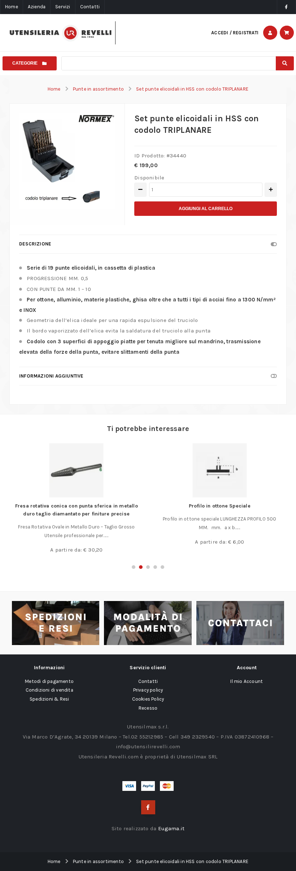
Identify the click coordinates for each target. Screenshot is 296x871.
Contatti (90, 6)
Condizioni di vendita (49, 690)
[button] (133, 567)
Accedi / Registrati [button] (234, 32)
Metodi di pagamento (49, 681)
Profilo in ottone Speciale (220, 506)
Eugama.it (171, 828)
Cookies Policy (148, 699)
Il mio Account (246, 681)
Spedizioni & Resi (49, 699)
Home (11, 6)
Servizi (62, 6)
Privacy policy (148, 690)
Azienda (36, 6)
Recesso (148, 708)
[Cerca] (284, 63)
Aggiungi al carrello (205, 208)
